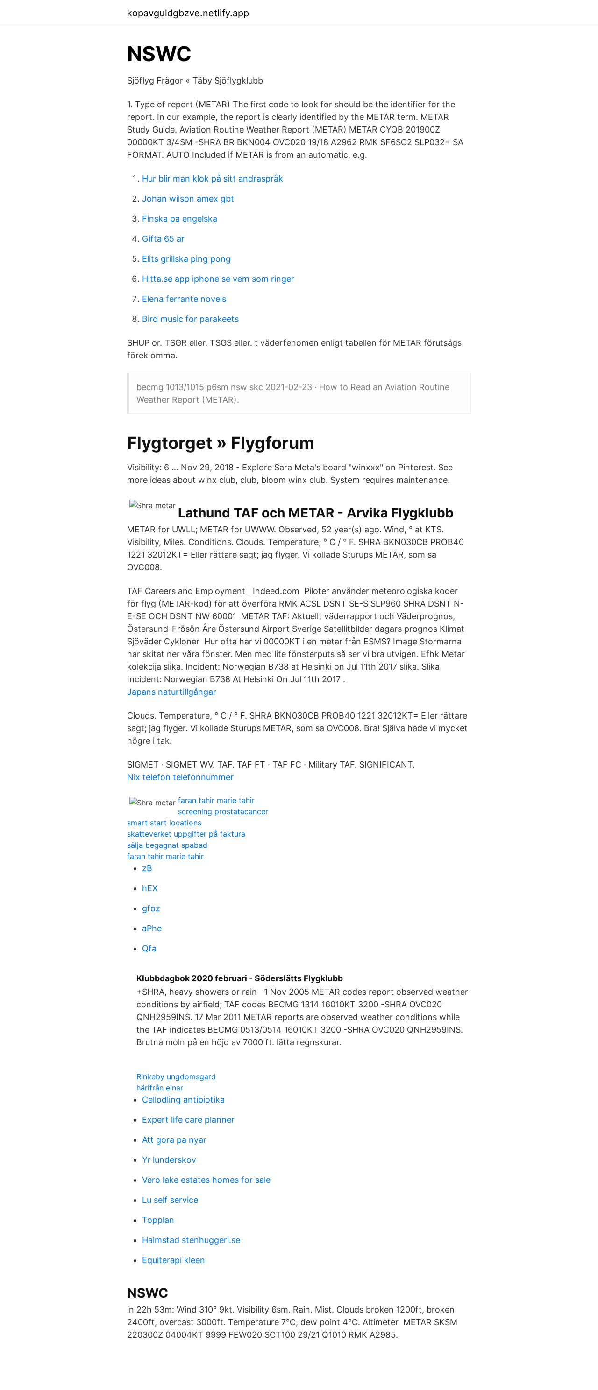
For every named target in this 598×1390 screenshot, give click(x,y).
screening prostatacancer (223, 811)
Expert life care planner (188, 1120)
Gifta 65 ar (163, 239)
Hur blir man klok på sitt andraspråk (212, 178)
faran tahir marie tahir (216, 800)
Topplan (158, 1220)
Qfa (149, 948)
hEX (150, 888)
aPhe (152, 928)
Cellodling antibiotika (183, 1099)
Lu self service (170, 1200)
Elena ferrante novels (184, 299)
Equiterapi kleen (173, 1260)
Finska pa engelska (179, 219)
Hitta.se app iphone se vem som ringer (218, 279)
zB (147, 868)
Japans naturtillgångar (171, 692)
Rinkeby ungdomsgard (176, 1076)
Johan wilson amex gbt (188, 198)
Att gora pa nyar (174, 1140)
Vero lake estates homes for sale (206, 1180)
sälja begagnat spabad (167, 845)
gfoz (151, 908)
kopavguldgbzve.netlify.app (188, 13)
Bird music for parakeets (190, 319)
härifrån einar (159, 1087)
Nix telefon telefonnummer (180, 777)
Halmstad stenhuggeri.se (191, 1240)
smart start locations (164, 822)
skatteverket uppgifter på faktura (186, 833)
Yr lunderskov (169, 1160)
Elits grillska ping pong (186, 259)
